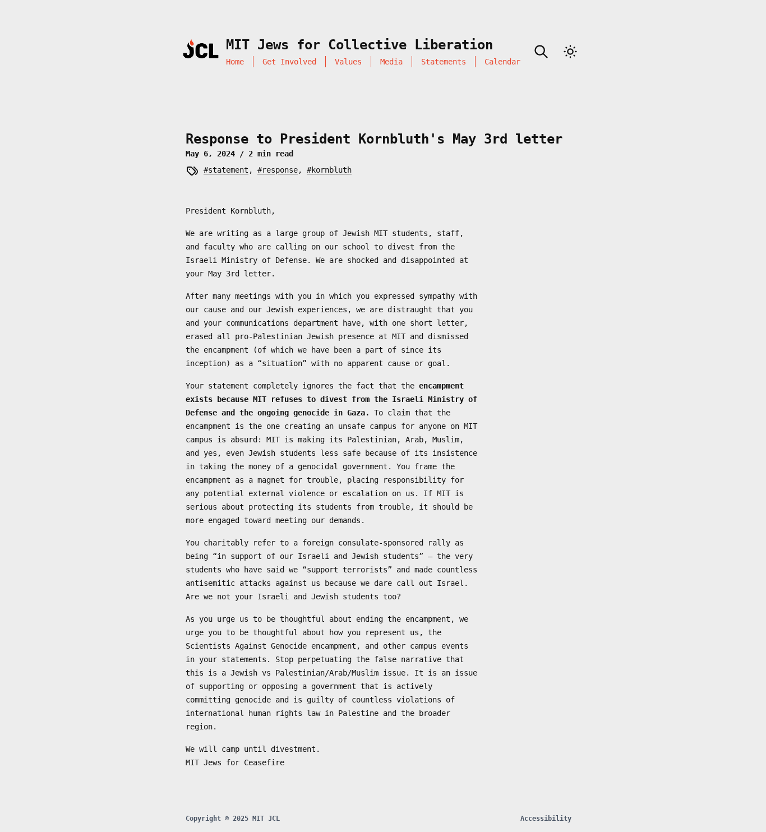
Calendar (502, 61)
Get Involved (289, 61)
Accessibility (545, 818)
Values (348, 61)
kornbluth (331, 169)
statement (228, 169)
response (280, 169)
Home (235, 61)
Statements (443, 61)
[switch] (570, 51)
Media (391, 61)
